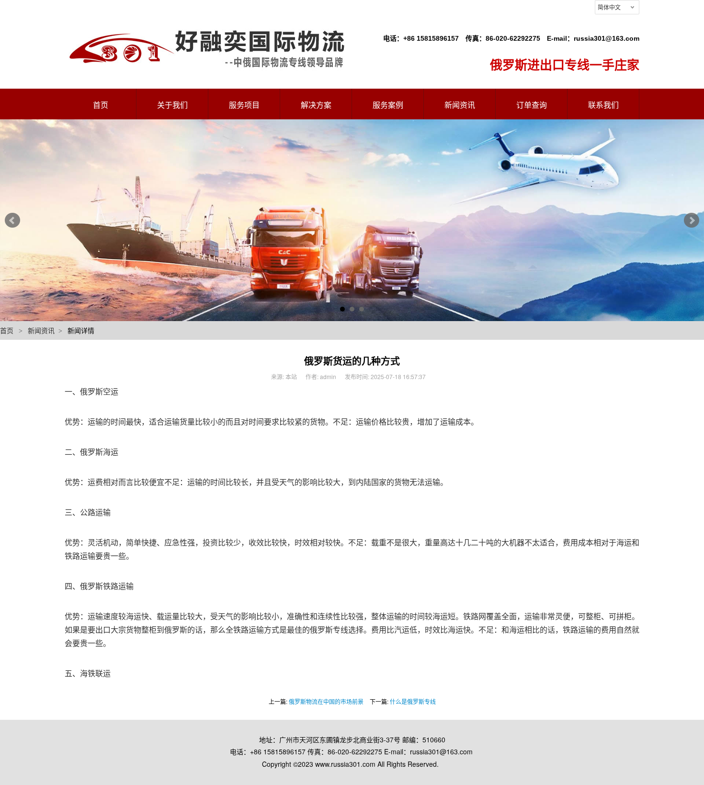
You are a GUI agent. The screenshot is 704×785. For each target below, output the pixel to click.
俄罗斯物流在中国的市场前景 (326, 701)
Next (691, 220)
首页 (6, 330)
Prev (12, 220)
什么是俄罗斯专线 (413, 701)
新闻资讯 (41, 330)
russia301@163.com (606, 38)
